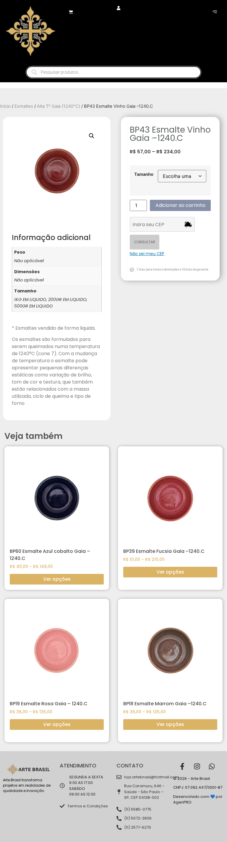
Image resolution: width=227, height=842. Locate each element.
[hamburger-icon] (214, 12)
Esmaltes (23, 106)
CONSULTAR (144, 241)
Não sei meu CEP (147, 254)
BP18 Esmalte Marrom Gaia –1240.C (165, 703)
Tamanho (143, 174)
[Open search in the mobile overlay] (113, 72)
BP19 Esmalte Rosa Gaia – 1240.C (48, 703)
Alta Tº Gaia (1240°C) (58, 106)
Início (5, 106)
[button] (91, 136)
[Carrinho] (70, 12)
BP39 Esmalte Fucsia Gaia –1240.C (164, 551)
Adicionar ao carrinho (180, 205)
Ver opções (57, 579)
